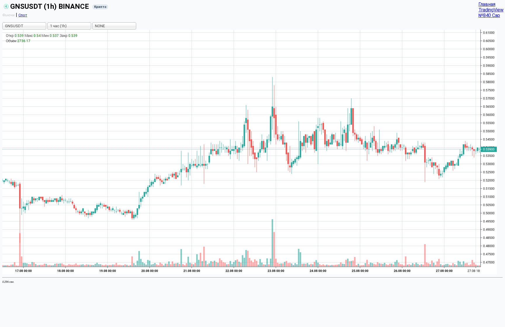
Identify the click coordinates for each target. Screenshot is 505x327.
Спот (22, 15)
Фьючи (8, 15)
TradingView (491, 10)
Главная (486, 4)
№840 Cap (489, 15)
